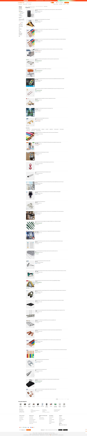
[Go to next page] (67, 399)
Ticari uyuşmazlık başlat (51, 419)
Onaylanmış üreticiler (41, 417)
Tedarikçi (39, 52)
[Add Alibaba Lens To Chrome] (28, 430)
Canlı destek (50, 418)
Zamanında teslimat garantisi (32, 419)
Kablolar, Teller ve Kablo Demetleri (39, 6)
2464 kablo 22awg (21, 409)
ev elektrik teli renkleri (56, 410)
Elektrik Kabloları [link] (45, 6)
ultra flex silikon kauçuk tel (57, 409)
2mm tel (32, 409)
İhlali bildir (50, 423)
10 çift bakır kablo (44, 410)
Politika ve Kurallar (31, 423)
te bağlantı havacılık (21, 411)
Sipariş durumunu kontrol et (62, 419)
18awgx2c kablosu (28, 130)
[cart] (59, 2)
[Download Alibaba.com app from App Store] (60, 430)
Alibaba (26, 6)
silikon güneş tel (44, 409)
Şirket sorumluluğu (21, 419)
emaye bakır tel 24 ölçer (38, 130)
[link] (86, 429)
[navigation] (21, 203)
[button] (50, 2)
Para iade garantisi (31, 418)
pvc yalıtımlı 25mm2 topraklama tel (35, 410)
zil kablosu (43, 411)
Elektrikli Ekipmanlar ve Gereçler (31, 6)
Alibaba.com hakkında (21, 415)
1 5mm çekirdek (21, 410)
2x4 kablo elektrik (33, 130)
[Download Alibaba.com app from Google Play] (65, 430)
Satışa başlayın (60, 418)
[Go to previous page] (55, 399)
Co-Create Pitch (21, 418)
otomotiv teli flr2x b (33, 411)
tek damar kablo (56, 411)
